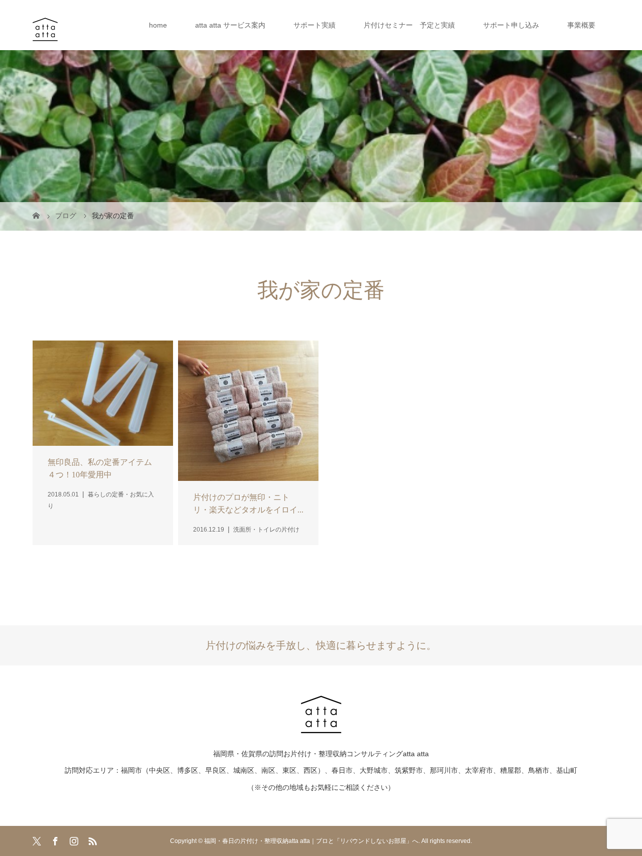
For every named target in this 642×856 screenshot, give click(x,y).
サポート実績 (314, 25)
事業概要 (581, 25)
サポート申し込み (511, 25)
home (158, 25)
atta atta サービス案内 (230, 25)
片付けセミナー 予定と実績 (409, 25)
